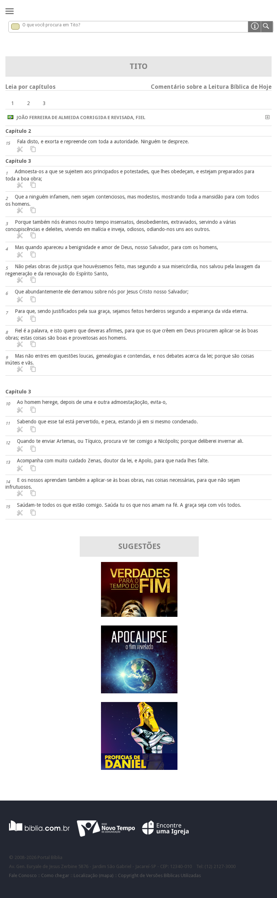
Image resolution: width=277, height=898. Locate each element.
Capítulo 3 (18, 161)
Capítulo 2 (18, 131)
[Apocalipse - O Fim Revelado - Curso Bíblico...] (139, 691)
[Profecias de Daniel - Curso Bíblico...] (139, 767)
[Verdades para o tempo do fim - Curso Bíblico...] (139, 614)
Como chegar (55, 875)
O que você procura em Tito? (51, 24)
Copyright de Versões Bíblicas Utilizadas (159, 875)
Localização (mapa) (94, 875)
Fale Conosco (23, 875)
